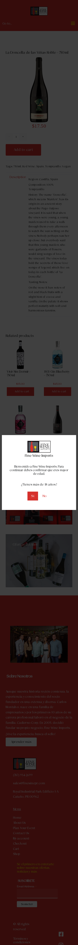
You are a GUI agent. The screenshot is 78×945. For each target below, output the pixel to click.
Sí (32, 496)
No (45, 496)
